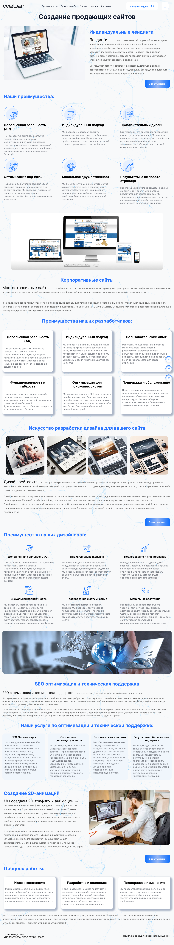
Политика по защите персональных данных (146, 935)
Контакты (106, 6)
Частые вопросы (89, 6)
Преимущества (50, 6)
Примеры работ (69, 6)
